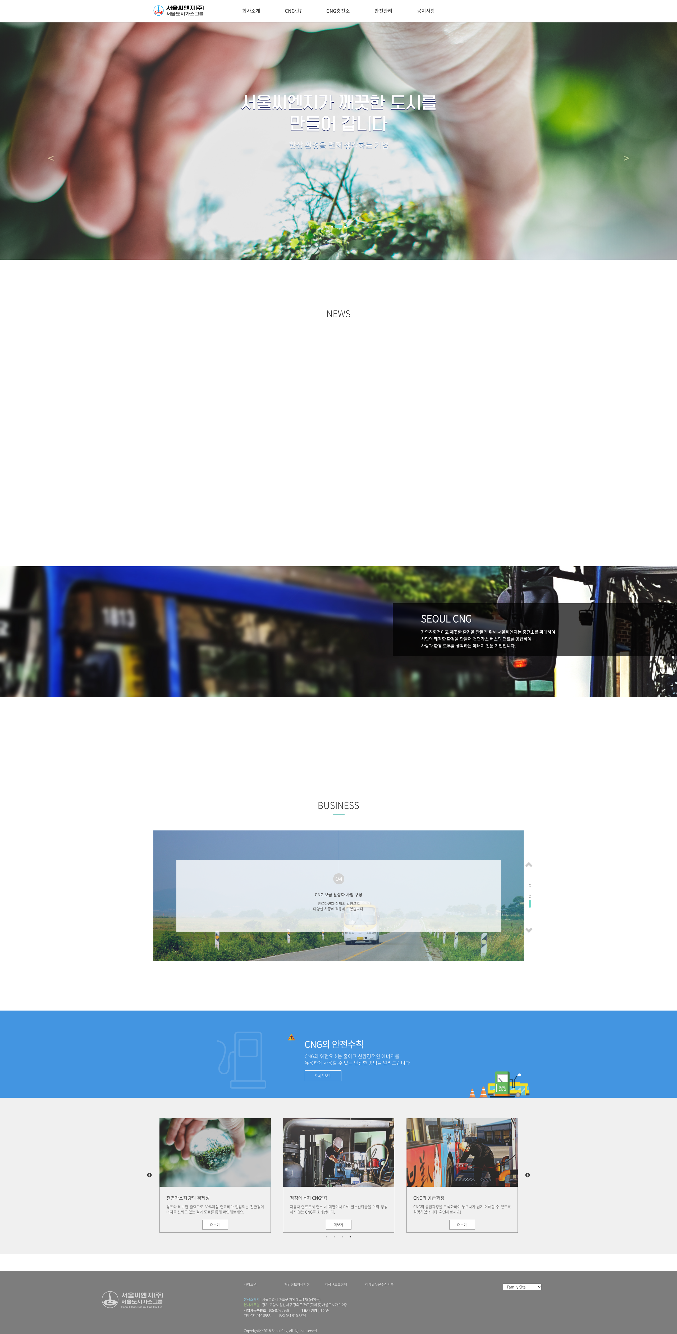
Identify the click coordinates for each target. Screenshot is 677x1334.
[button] (528, 863)
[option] (215, 1175)
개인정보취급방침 (297, 1284)
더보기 (215, 1224)
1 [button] (326, 1236)
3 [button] (342, 1236)
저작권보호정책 (336, 1284)
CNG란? (293, 10)
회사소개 (251, 10)
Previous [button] (149, 1175)
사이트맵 (250, 1284)
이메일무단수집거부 (379, 1284)
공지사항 (426, 10)
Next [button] (527, 1175)
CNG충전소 (338, 10)
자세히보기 (323, 1075)
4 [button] (350, 1236)
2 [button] (334, 1236)
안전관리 (383, 10)
